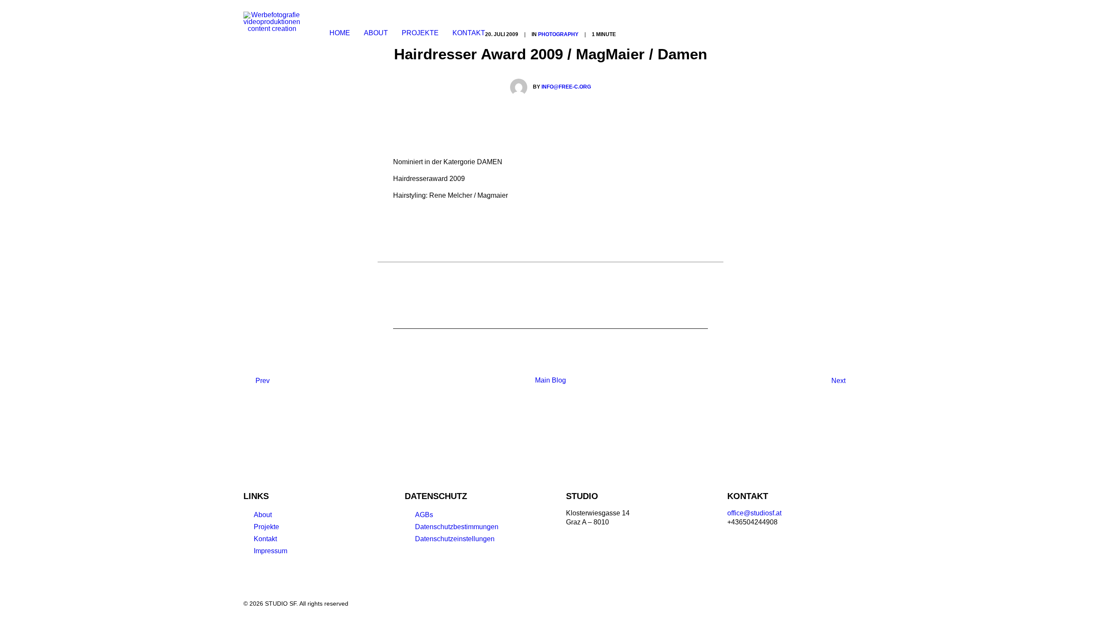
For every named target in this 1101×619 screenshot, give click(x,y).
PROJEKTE (420, 33)
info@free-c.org (566, 87)
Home (339, 33)
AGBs (424, 514)
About (376, 33)
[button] (824, 33)
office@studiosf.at (754, 513)
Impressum (270, 551)
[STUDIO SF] (271, 33)
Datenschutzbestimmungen (456, 526)
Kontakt (468, 33)
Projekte (266, 526)
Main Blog (550, 380)
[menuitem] (339, 33)
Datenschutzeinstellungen (455, 538)
